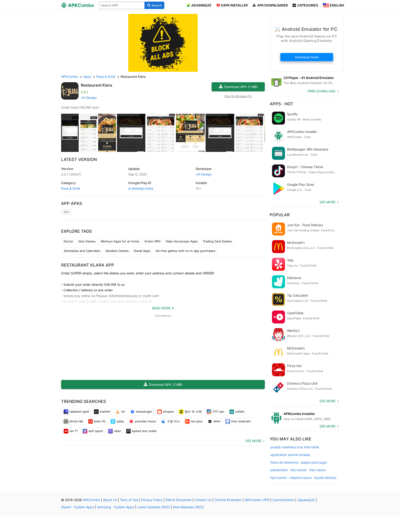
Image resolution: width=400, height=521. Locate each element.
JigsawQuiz (306, 500)
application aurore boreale (290, 455)
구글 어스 (173, 421)
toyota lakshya (325, 478)
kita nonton (298, 470)
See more (253, 441)
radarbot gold (79, 411)
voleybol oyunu (300, 478)
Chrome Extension (228, 500)
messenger (144, 411)
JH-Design (89, 98)
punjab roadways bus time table (294, 447)
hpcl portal (278, 478)
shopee (168, 411)
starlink (105, 411)
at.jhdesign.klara (140, 188)
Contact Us (202, 500)
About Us (110, 500)
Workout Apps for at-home (120, 241)
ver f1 (73, 431)
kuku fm (100, 421)
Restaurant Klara (96, 85)
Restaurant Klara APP (87, 265)
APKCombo (69, 76)
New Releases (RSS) (188, 507)
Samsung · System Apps (115, 507)
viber (117, 431)
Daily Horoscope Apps (182, 241)
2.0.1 (71, 174)
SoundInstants (283, 500)
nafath (239, 411)
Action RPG (152, 241)
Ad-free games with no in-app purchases (185, 251)
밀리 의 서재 (193, 411)
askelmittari (279, 470)
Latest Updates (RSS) (153, 507)
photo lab (76, 421)
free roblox (317, 470)
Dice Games (87, 241)
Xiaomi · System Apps (77, 507)
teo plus (197, 421)
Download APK (241, 87)
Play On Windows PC (238, 96)
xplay (120, 421)
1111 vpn (218, 411)
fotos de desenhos (284, 462)
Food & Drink (70, 188)
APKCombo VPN (257, 500)
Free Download (321, 91)
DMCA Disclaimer (178, 500)
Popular (280, 214)
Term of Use (129, 500)
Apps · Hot (281, 103)
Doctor (68, 241)
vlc (123, 411)
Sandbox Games (117, 251)
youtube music (145, 421)
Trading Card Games (217, 241)
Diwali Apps (142, 251)
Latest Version (79, 159)
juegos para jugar (314, 462)
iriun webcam (240, 421)
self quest (95, 431)
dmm (216, 421)
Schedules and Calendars (82, 251)
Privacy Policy (151, 500)
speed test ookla (144, 431)
